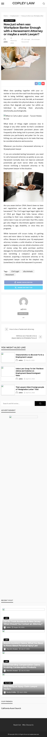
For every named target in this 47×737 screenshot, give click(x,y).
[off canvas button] (2, 3)
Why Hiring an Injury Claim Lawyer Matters (20, 687)
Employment (9, 20)
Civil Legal (27, 39)
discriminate (35, 39)
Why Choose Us (28, 725)
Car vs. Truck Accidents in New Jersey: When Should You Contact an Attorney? (23, 622)
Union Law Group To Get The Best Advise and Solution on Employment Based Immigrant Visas (29, 372)
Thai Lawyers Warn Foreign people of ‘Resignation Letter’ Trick (30, 388)
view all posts (23, 313)
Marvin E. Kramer (12, 649)
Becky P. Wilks (11, 692)
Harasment (25, 42)
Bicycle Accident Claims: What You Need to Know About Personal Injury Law (23, 644)
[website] (23, 317)
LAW (6, 618)
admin (6, 42)
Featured (8, 683)
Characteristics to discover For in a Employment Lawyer (30, 356)
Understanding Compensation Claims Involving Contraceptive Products (22, 666)
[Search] (44, 3)
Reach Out (17, 725)
